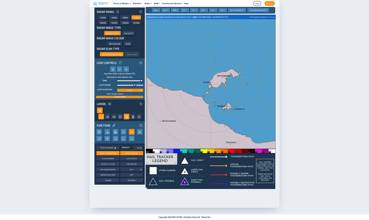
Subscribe (205, 217)
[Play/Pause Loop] (120, 69)
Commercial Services (172, 3)
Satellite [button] (137, 3)
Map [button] (155, 10)
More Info (128, 93)
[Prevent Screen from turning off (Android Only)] (124, 138)
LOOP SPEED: (105, 85)
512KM (136, 22)
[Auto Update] (132, 132)
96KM (125, 17)
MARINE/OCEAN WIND (108, 175)
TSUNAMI (108, 180)
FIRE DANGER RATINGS (108, 169)
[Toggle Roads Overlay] (107, 116)
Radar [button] (147, 3)
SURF (131, 175)
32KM (103, 17)
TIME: (104, 81)
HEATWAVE (131, 180)
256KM (125, 22)
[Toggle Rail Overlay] (120, 116)
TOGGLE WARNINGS (107, 148)
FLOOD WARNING (108, 159)
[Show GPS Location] (107, 138)
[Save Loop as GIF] (115, 132)
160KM (103, 22)
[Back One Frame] (113, 69)
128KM (136, 17)
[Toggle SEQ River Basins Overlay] (114, 116)
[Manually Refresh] (99, 138)
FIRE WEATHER (132, 164)
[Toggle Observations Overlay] (133, 116)
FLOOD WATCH (131, 159)
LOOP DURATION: (105, 89)
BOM (128, 44)
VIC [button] (184, 10)
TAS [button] (222, 10)
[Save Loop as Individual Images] (107, 132)
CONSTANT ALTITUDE (112, 54)
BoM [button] (156, 3)
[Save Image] (99, 132)
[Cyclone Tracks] (140, 132)
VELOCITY (128, 33)
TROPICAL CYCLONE (108, 164)
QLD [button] (165, 10)
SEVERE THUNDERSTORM (108, 153)
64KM (114, 17)
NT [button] (212, 10)
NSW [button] (175, 10)
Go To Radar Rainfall (257, 10)
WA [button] (203, 10)
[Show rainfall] (139, 116)
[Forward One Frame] (126, 69)
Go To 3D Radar (236, 10)
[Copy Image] (124, 132)
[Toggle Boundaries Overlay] (126, 116)
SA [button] (193, 10)
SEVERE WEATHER (131, 153)
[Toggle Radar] (100, 110)
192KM (114, 22)
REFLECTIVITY (112, 33)
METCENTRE (115, 44)
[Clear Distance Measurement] (132, 138)
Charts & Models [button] (121, 3)
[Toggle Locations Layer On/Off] (101, 116)
